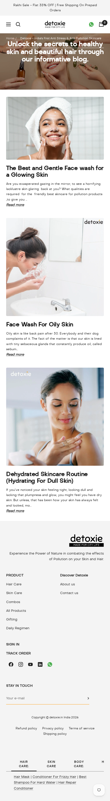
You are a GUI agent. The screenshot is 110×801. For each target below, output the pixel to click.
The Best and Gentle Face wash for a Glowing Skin (55, 171)
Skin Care (14, 593)
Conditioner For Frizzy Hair (54, 777)
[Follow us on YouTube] (30, 664)
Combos (13, 602)
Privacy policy (53, 728)
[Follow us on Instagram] (20, 664)
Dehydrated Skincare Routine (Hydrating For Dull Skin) (47, 477)
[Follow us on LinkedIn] (40, 664)
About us (67, 584)
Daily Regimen (17, 628)
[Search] (18, 24)
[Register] (88, 698)
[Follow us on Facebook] (11, 664)
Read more (15, 205)
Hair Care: (24, 764)
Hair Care (13, 584)
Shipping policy (55, 734)
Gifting (11, 619)
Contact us (69, 593)
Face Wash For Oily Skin (39, 324)
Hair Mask (22, 777)
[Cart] (101, 24)
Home (10, 38)
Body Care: (79, 764)
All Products (16, 610)
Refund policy (26, 728)
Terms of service (82, 728)
